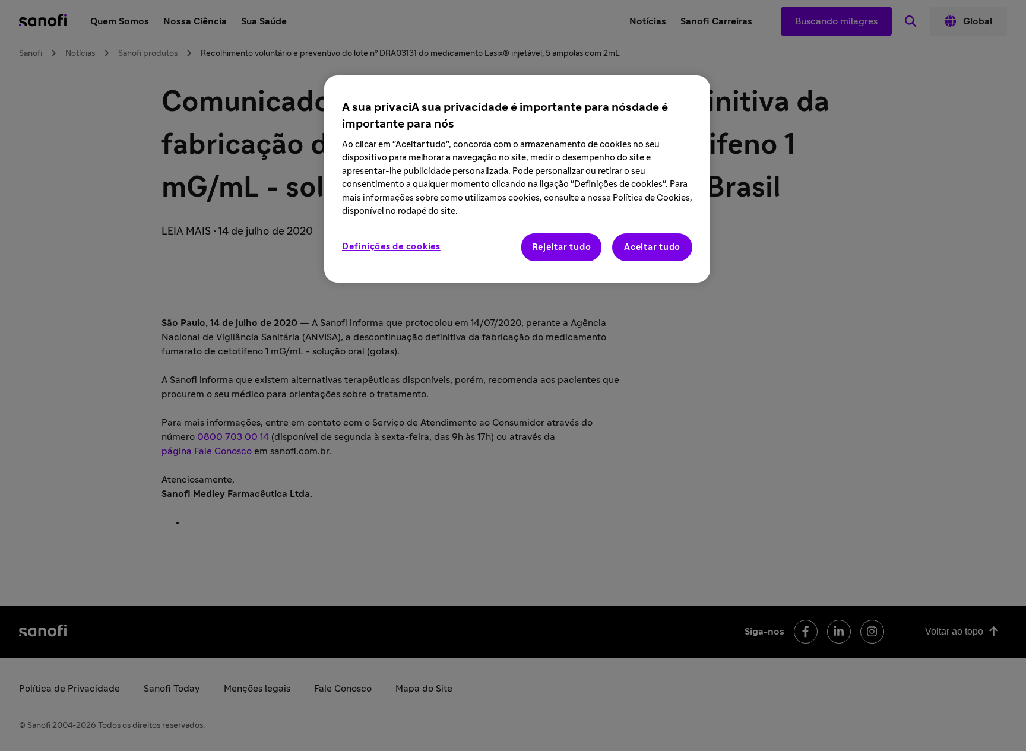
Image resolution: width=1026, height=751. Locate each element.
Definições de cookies (391, 246)
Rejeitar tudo (561, 247)
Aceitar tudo (652, 247)
